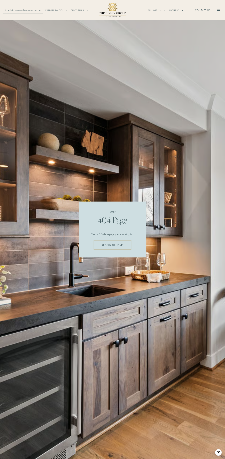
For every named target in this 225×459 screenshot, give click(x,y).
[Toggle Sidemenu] (218, 10)
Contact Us (203, 10)
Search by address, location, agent (21, 10)
